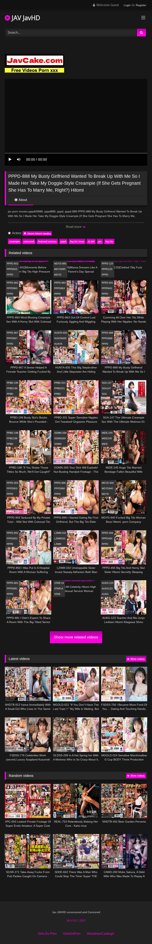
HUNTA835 (60, 338)
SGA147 (106, 388)
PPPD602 (12, 269)
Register (141, 5)
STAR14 (58, 588)
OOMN (58, 444)
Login (127, 5)
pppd (63, 241)
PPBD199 (12, 388)
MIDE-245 (107, 433)
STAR (57, 594)
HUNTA (58, 344)
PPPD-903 (12, 483)
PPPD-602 (12, 263)
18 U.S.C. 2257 (76, 920)
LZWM (57, 544)
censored (29, 241)
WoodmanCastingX (100, 933)
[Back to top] (139, 932)
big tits (109, 241)
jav (100, 241)
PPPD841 (107, 288)
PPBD (10, 394)
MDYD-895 (60, 263)
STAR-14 (59, 583)
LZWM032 (59, 538)
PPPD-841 (107, 282)
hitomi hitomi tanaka (39, 233)
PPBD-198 (12, 433)
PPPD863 (59, 288)
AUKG (105, 594)
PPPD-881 (12, 583)
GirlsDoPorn (72, 933)
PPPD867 (12, 338)
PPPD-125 (107, 263)
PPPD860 (12, 288)
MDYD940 (107, 488)
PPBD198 (12, 438)
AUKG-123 (107, 583)
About (22, 200)
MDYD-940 (108, 483)
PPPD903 (12, 488)
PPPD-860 (12, 282)
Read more (74, 226)
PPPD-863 (60, 282)
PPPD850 (12, 538)
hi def (91, 241)
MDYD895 (60, 269)
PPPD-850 (12, 533)
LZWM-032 (60, 533)
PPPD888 (107, 338)
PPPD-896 (60, 483)
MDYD (57, 274)
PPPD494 (107, 538)
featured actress (47, 241)
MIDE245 (107, 438)
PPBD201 (59, 388)
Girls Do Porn (47, 933)
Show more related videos (76, 637)
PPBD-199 (12, 383)
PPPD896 (59, 488)
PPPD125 (107, 269)
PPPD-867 (12, 332)
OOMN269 (60, 438)
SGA (104, 394)
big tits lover (77, 241)
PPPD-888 (107, 332)
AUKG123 (107, 588)
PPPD (10, 274)
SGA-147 (107, 383)
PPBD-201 (60, 383)
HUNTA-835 (60, 332)
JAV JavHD (25, 17)
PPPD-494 (107, 533)
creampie (14, 241)
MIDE (105, 444)
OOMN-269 (60, 433)
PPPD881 (12, 588)
